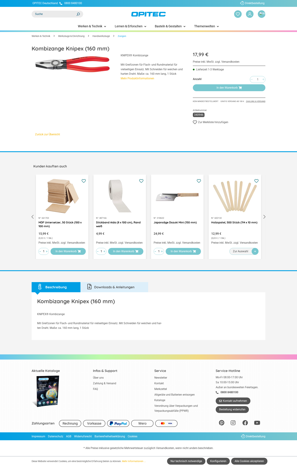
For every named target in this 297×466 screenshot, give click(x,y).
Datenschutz (55, 436)
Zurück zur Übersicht (47, 134)
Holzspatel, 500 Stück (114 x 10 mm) (234, 222)
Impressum (38, 436)
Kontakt (159, 383)
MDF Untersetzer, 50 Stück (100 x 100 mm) (60, 224)
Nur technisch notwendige (186, 461)
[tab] (56, 287)
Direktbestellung (255, 3)
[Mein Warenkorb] (261, 14)
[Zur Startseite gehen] (148, 14)
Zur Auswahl (240, 251)
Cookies (132, 436)
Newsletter (160, 377)
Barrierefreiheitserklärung (110, 436)
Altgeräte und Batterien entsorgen (174, 394)
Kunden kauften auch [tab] (50, 166)
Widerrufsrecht (83, 436)
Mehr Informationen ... (134, 461)
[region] (72, 72)
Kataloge (159, 400)
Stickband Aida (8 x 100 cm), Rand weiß (118, 224)
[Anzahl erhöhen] (263, 79)
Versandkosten (165, 448)
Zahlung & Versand (255, 101)
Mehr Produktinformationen (137, 78)
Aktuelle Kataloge (46, 371)
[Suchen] (78, 14)
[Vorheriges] (32, 217)
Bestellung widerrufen (232, 409)
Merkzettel (160, 389)
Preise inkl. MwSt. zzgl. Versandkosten (216, 61)
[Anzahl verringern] (251, 79)
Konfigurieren (218, 461)
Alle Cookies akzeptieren (249, 461)
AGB (68, 436)
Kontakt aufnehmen (235, 400)
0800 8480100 (73, 3)
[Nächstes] (264, 217)
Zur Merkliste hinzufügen (213, 122)
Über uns (98, 377)
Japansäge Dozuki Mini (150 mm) (175, 222)
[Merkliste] (238, 14)
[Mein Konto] (250, 14)
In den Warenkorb (227, 87)
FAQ (95, 389)
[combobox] (54, 14)
